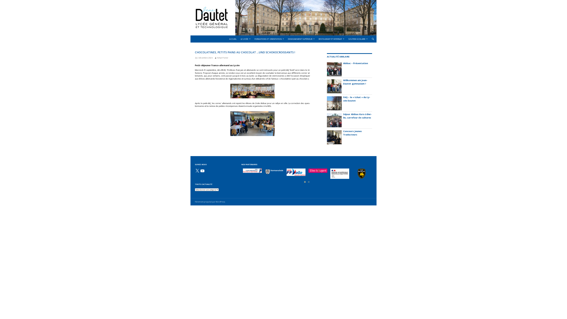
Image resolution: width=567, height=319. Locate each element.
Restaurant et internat (330, 39)
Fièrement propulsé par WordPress (210, 202)
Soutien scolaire (356, 39)
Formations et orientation (268, 39)
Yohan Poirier (222, 58)
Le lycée (244, 39)
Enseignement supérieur (300, 39)
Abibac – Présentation (355, 63)
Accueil (233, 39)
